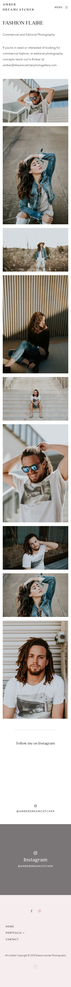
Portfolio (14, 932)
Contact (12, 939)
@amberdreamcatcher (35, 811)
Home (10, 926)
